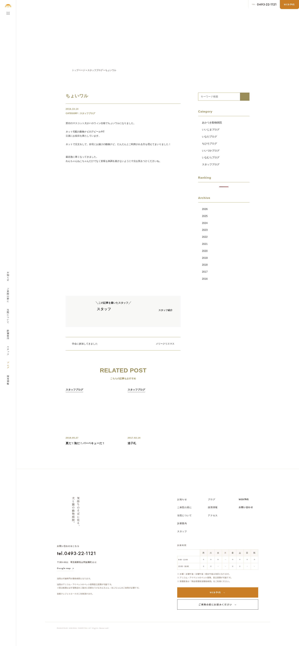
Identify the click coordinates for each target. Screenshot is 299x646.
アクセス (213, 515)
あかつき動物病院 (212, 122)
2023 (205, 230)
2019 (205, 258)
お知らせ (182, 499)
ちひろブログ (209, 143)
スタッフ (182, 531)
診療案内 (182, 523)
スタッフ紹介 (166, 310)
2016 (205, 278)
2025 (205, 216)
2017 (205, 271)
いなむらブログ (210, 157)
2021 (205, 244)
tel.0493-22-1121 (76, 553)
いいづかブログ (210, 150)
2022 (205, 237)
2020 (205, 251)
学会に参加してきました (85, 343)
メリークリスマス (165, 343)
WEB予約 (244, 499)
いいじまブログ (210, 129)
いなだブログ (209, 136)
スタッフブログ (210, 164)
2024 (205, 223)
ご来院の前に (184, 507)
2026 (205, 209)
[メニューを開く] (8, 13)
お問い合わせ (246, 507)
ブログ (211, 499)
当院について (184, 515)
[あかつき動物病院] (8, 5)
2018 (205, 264)
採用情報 (213, 507)
